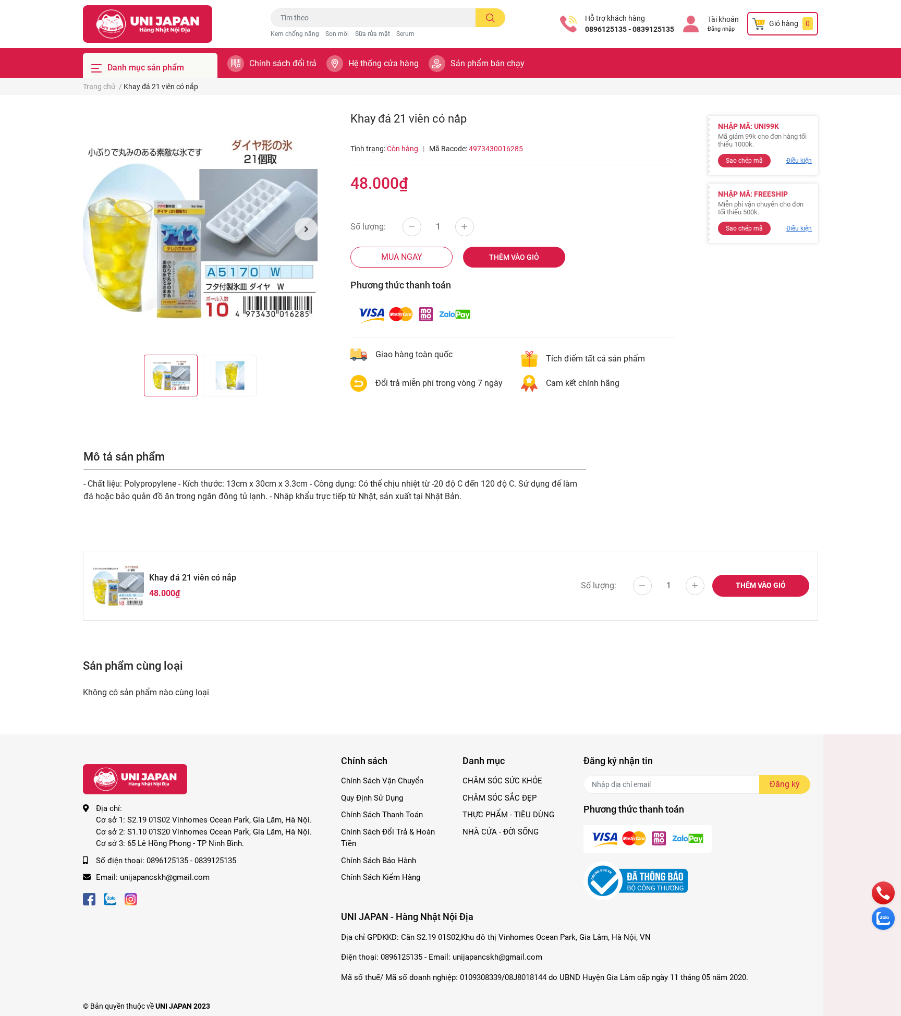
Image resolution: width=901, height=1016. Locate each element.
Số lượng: (368, 227)
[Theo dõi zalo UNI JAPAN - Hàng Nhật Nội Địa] (110, 898)
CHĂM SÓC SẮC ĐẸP (499, 798)
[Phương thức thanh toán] (414, 314)
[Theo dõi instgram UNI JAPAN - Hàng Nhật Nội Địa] (131, 898)
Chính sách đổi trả (282, 63)
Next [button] (306, 228)
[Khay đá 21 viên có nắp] (200, 229)
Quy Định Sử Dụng (372, 798)
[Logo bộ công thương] (635, 880)
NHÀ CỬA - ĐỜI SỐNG (500, 832)
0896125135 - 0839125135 (629, 29)
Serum (405, 34)
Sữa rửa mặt (372, 34)
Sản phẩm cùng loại (133, 665)
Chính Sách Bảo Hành (378, 860)
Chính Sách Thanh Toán (382, 814)
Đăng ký (785, 784)
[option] (200, 229)
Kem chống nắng (295, 34)
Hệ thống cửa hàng (383, 63)
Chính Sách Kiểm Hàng (380, 877)
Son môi (337, 34)
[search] (490, 17)
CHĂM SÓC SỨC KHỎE (502, 780)
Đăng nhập (721, 29)
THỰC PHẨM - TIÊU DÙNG (508, 814)
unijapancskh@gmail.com (165, 877)
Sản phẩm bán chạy (488, 63)
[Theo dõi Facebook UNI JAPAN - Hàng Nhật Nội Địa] (89, 898)
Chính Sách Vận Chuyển (382, 780)
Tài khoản (723, 19)
